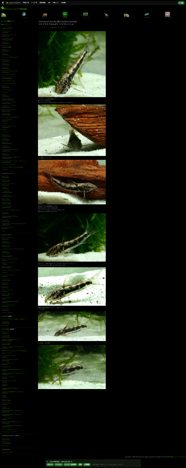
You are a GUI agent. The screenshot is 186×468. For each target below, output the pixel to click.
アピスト (3, 17)
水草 (49, 2)
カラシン (44, 17)
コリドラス (127, 17)
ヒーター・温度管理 (70, 464)
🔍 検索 (181, 3)
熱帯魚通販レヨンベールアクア (175, 457)
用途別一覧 (26, 2)
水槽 (80, 464)
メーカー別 (34, 2)
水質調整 (86, 464)
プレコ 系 (106, 17)
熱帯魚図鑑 (42, 2)
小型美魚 (65, 17)
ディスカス (25, 17)
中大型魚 (147, 17)
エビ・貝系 (168, 17)
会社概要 (63, 2)
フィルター (59, 464)
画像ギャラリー (5, 24)
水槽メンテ (56, 2)
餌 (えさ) (50, 464)
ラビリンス (86, 17)
